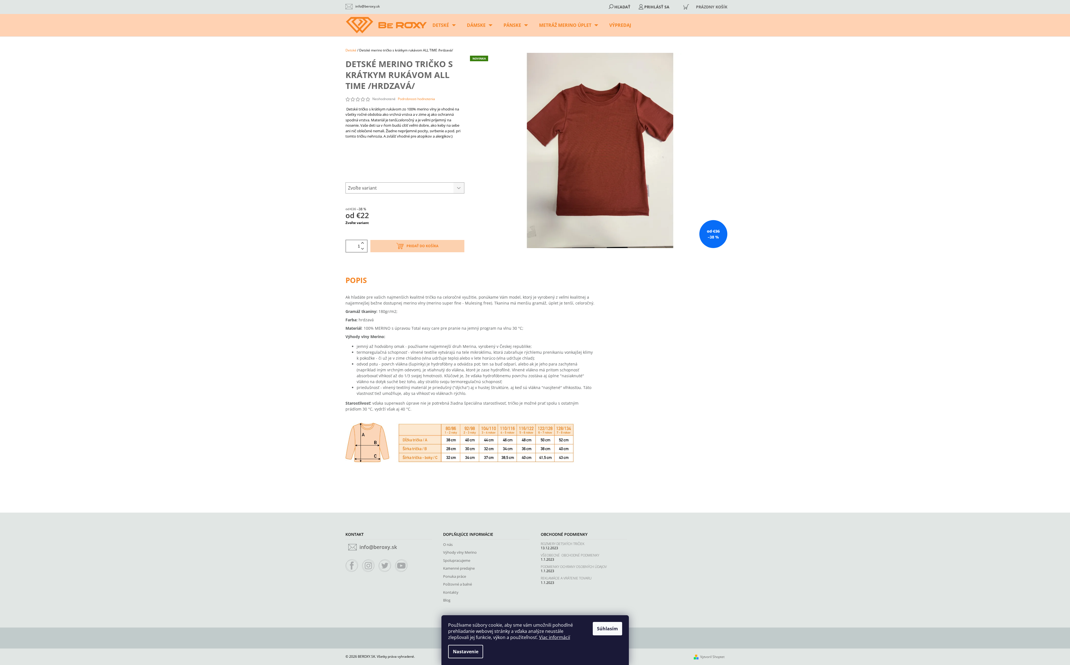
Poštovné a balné (457, 584)
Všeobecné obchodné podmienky (570, 555)
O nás (448, 544)
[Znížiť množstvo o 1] (362, 249)
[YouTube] (401, 565)
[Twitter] (384, 565)
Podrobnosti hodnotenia (416, 99)
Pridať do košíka (422, 246)
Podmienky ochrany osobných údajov (574, 567)
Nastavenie (465, 652)
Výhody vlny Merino (460, 552)
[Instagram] (368, 565)
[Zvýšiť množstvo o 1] (362, 243)
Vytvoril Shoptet (712, 656)
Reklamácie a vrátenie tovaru (566, 578)
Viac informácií (554, 637)
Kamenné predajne (459, 568)
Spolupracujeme (456, 560)
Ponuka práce (454, 576)
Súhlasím (607, 629)
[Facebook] (351, 565)
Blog (446, 600)
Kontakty (450, 592)
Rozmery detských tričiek (562, 544)
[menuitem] (444, 25)
